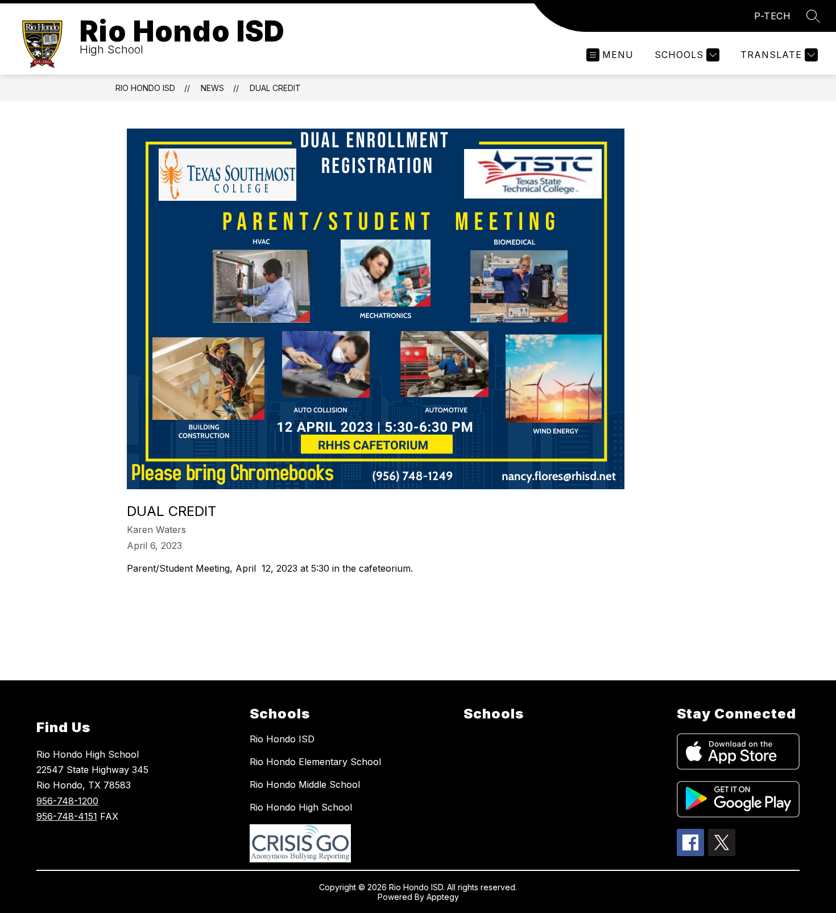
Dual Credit (275, 88)
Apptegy (443, 897)
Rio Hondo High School (301, 807)
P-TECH (772, 16)
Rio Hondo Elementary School (315, 761)
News (212, 88)
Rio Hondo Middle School (305, 784)
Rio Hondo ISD (145, 88)
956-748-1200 (67, 801)
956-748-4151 (66, 816)
